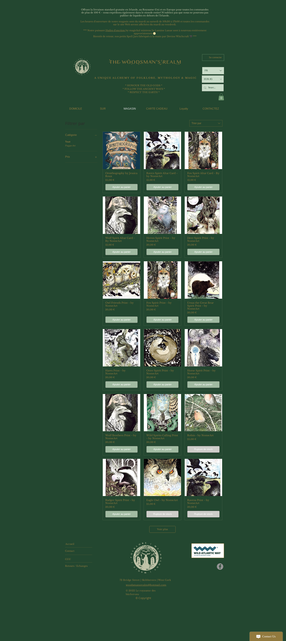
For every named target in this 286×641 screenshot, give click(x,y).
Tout (67, 141)
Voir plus (162, 529)
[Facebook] (220, 566)
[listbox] (213, 79)
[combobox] (205, 123)
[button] (213, 79)
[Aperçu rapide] (121, 150)
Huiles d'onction (115, 30)
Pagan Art (70, 145)
